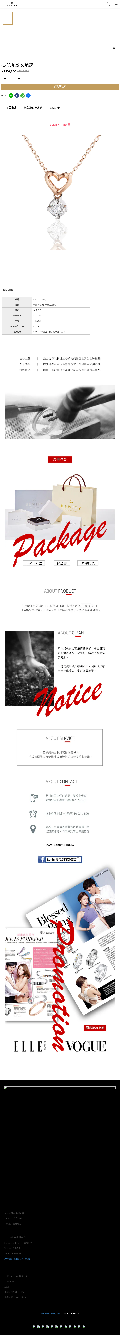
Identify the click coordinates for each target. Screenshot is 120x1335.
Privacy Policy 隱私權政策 (17, 1258)
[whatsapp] (22, 95)
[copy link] (28, 95)
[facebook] (16, 95)
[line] (11, 95)
